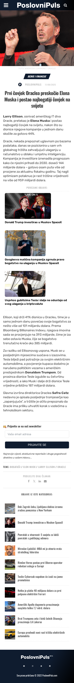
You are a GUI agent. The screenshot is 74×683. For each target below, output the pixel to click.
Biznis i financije (37, 76)
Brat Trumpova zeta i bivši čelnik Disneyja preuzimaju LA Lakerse (40, 620)
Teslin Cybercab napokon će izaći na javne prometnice (40, 578)
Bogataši (15, 467)
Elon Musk (29, 467)
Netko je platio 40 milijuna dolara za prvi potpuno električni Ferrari (39, 592)
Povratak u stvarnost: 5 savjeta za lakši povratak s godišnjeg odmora (38, 536)
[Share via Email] (45, 481)
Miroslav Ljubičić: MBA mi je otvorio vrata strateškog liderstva (40, 550)
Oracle (61, 467)
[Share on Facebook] (28, 481)
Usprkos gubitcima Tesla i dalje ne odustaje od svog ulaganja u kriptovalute (36, 302)
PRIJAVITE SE (37, 444)
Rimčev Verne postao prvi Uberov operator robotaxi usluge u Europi (40, 564)
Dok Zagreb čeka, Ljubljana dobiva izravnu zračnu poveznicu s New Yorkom (40, 508)
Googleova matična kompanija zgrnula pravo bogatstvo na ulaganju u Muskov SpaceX (34, 261)
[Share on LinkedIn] (40, 481)
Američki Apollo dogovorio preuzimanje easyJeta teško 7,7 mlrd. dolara (38, 606)
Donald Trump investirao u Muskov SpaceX (33, 222)
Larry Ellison (46, 467)
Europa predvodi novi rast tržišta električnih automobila (41, 634)
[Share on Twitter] (34, 481)
